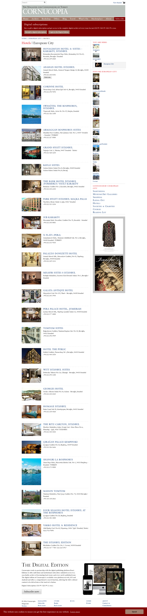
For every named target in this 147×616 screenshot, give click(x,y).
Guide (24, 38)
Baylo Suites (51, 165)
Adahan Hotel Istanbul (59, 67)
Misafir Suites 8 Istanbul (59, 272)
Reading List (99, 212)
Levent (95, 181)
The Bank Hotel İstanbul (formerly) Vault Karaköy (60, 182)
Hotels (96, 203)
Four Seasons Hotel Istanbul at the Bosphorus (64, 511)
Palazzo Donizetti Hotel (60, 253)
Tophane (96, 107)
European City (35, 38)
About (108, 19)
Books (56, 603)
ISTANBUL (97, 59)
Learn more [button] (75, 612)
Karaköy (96, 99)
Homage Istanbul (54, 406)
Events (88, 603)
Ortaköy (96, 173)
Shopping (97, 197)
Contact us (106, 603)
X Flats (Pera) (52, 235)
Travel (72, 19)
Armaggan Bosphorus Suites (62, 130)
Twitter (24, 606)
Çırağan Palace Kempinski (60, 442)
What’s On (83, 19)
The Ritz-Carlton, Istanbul (61, 424)
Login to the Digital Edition (59, 32)
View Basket (117, 3)
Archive (35, 19)
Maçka (95, 137)
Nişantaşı (96, 129)
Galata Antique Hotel (58, 290)
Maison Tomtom (54, 491)
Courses (97, 209)
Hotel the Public (54, 349)
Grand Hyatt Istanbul (58, 147)
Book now (47, 77)
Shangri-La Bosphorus (58, 459)
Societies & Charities (104, 206)
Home (25, 19)
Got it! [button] (134, 612)
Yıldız (95, 162)
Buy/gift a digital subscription (35, 32)
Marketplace (97, 19)
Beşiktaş (96, 153)
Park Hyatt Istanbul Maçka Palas (65, 199)
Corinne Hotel (53, 86)
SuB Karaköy (51, 217)
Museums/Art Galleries (105, 194)
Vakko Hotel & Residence (60, 525)
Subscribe (119, 19)
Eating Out (99, 200)
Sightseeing (99, 191)
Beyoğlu (95, 84)
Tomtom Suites (53, 328)
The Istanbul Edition (57, 542)
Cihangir (96, 118)
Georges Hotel (53, 388)
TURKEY (96, 50)
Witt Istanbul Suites (56, 369)
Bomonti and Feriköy (100, 144)
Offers (57, 19)
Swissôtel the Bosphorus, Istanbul (60, 107)
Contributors (106, 605)
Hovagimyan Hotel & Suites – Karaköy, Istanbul (62, 50)
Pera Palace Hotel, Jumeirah (62, 309)
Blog (65, 19)
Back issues (42, 605)
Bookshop (46, 19)
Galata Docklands (99, 91)
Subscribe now (31, 591)
